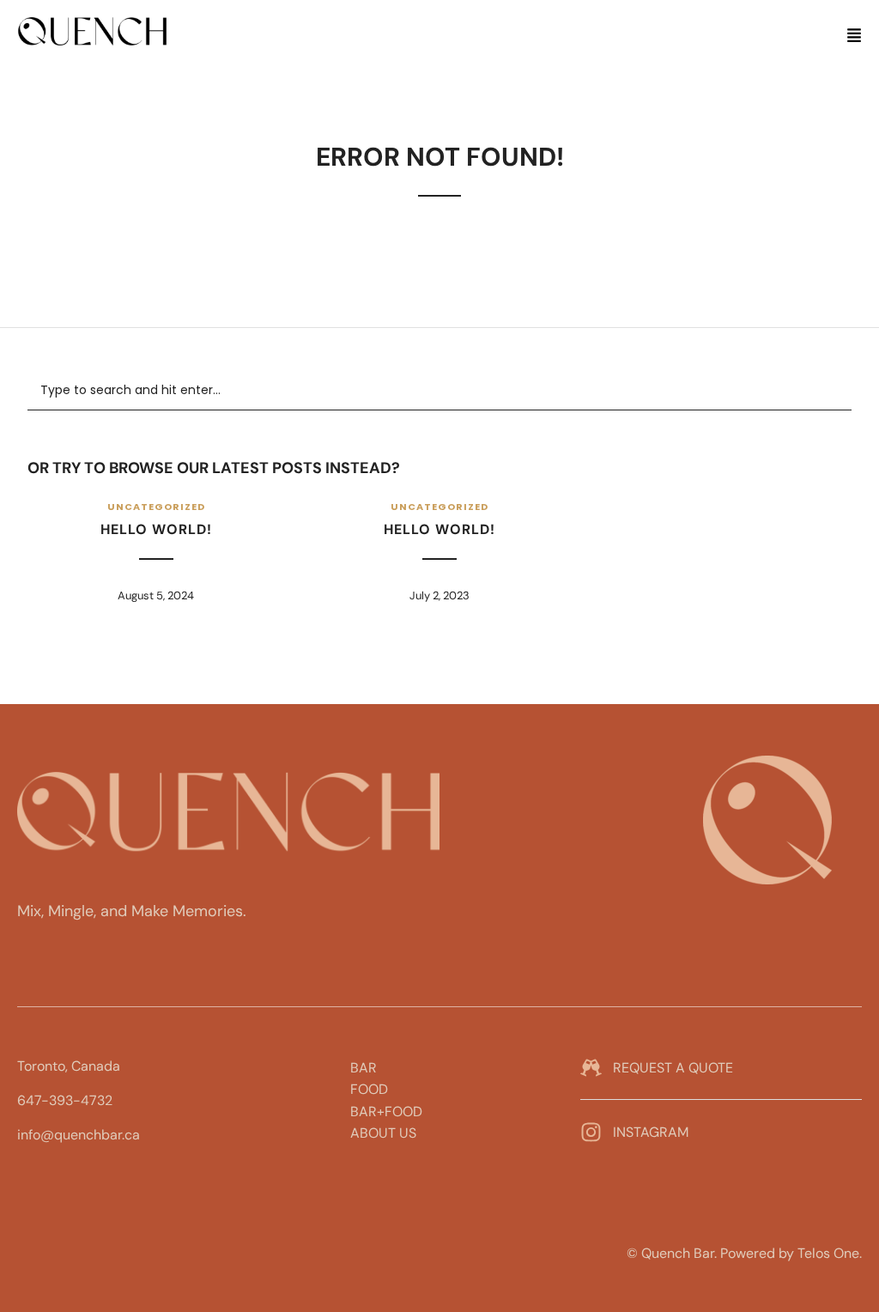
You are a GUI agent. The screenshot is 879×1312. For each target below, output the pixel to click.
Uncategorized (156, 506)
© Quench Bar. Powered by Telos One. (744, 1253)
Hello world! (156, 529)
